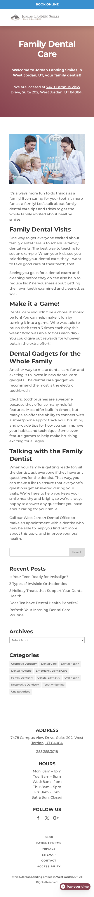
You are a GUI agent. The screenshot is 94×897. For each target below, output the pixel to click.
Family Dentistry (22, 677)
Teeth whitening (53, 684)
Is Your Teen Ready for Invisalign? (38, 577)
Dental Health (70, 663)
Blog (49, 837)
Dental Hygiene (21, 670)
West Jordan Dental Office (47, 518)
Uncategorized (20, 691)
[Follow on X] (47, 817)
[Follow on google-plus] (55, 817)
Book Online (47, 4)
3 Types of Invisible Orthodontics (38, 584)
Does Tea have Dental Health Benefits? (43, 603)
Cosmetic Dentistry (24, 663)
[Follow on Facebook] (38, 817)
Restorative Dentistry (25, 684)
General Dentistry (48, 677)
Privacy (49, 848)
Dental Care (49, 663)
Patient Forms (48, 843)
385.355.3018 (47, 752)
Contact (48, 860)
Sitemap (49, 854)
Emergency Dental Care (51, 670)
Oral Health (71, 677)
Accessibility (49, 866)
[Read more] (34, 17)
